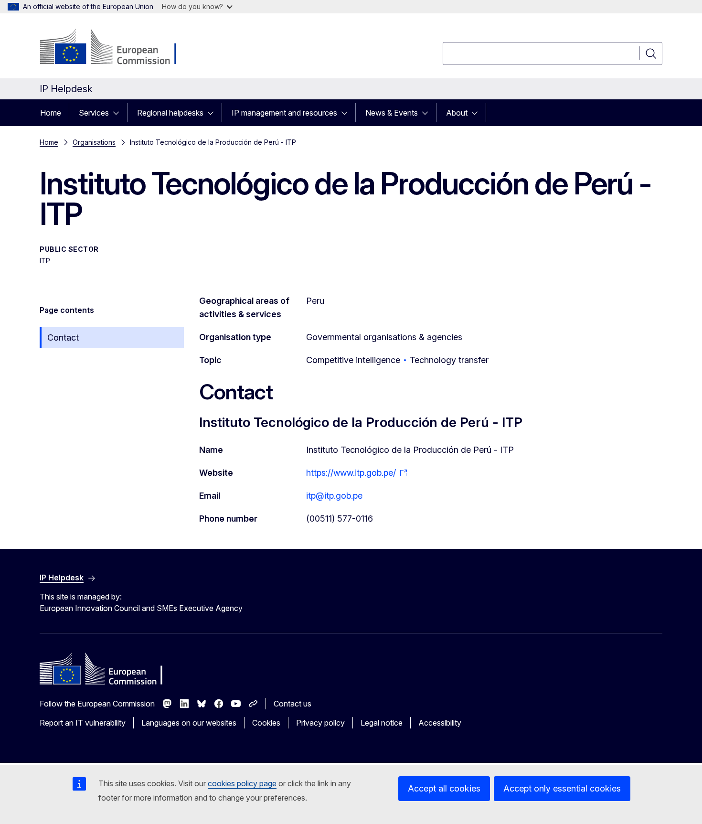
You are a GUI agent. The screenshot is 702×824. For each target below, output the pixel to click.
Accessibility (439, 723)
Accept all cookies (444, 788)
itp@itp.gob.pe (334, 496)
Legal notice (382, 723)
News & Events (391, 113)
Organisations (94, 142)
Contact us (292, 703)
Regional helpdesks (170, 113)
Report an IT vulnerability (83, 723)
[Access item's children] (119, 112)
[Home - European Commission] (117, 48)
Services (94, 113)
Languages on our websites (188, 723)
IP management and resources (284, 113)
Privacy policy (320, 723)
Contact (63, 337)
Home (50, 113)
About (457, 113)
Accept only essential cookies (562, 788)
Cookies (266, 723)
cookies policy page (242, 783)
